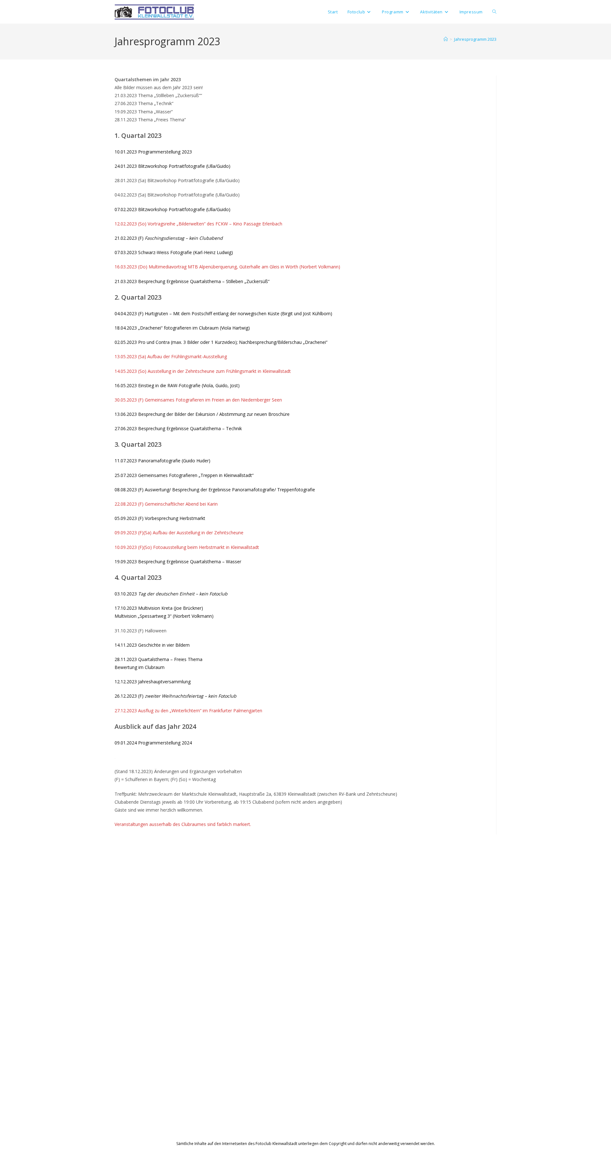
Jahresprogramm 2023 (475, 39)
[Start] (446, 39)
